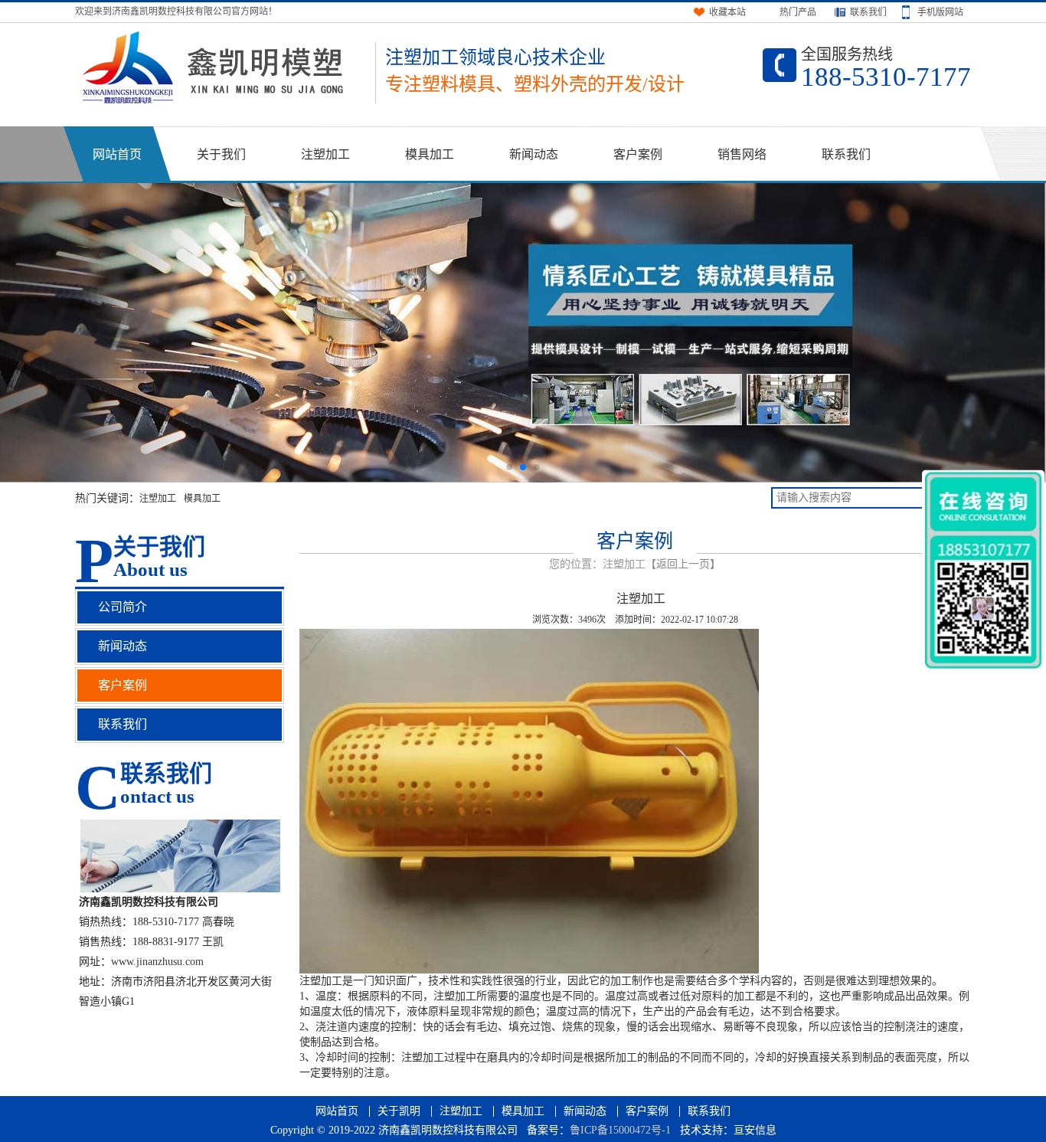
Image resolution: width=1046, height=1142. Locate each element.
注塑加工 (325, 154)
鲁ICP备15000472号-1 (620, 1130)
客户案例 (637, 154)
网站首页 (117, 154)
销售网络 (742, 154)
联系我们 (846, 154)
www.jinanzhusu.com (157, 961)
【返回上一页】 (683, 564)
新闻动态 (533, 154)
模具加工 (429, 154)
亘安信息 (755, 1130)
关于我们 (221, 154)
